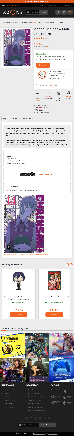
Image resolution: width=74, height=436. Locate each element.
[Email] (26, 417)
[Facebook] (31, 417)
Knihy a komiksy (25, 190)
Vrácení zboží (8, 404)
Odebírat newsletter (47, 425)
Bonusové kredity (10, 400)
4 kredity (49, 46)
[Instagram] (44, 417)
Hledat (44, 12)
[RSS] (49, 417)
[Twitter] (35, 417)
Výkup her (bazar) (34, 400)
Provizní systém (34, 404)
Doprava (58, 5)
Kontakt (42, 5)
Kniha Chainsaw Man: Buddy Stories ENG (54, 297)
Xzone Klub (66, 5)
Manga (41, 110)
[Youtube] (40, 417)
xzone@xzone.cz (12, 5)
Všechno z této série (45, 174)
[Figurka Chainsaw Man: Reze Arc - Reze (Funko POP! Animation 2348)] (19, 280)
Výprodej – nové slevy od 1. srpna (38, 1)
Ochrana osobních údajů (36, 410)
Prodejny (50, 5)
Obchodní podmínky (35, 407)
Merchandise (14, 190)
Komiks (46, 105)
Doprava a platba (10, 390)
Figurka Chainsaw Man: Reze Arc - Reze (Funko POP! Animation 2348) (18, 298)
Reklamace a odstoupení (36, 397)
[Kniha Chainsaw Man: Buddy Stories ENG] (54, 280)
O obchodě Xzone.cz (35, 393)
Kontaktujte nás (33, 390)
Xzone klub (7, 393)
